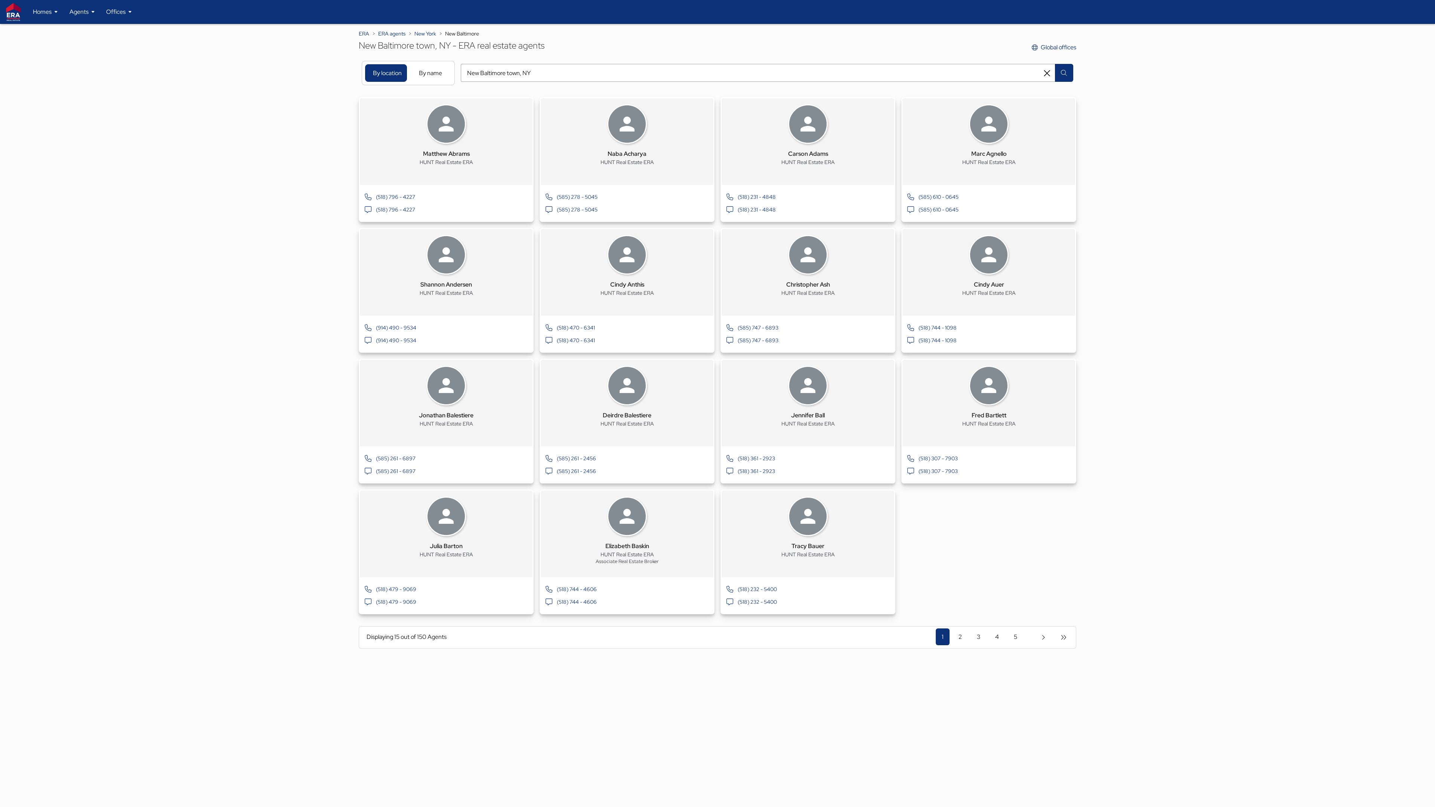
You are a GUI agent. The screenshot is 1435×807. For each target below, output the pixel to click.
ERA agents (391, 33)
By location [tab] (387, 73)
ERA (364, 33)
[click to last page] (1063, 637)
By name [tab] (430, 73)
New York (425, 33)
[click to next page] (1043, 637)
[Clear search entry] (1047, 73)
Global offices (1058, 47)
